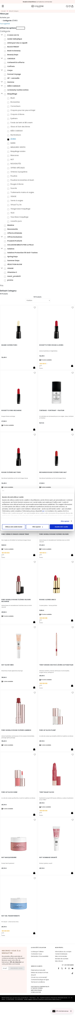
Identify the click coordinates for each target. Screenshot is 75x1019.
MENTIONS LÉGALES (36, 990)
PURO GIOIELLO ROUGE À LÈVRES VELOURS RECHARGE (16, 600)
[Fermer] (20, 28)
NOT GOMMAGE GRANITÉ (48, 857)
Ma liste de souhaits (61, 959)
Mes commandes (61, 956)
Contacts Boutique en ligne (40, 980)
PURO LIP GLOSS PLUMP (47, 730)
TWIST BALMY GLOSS (46, 792)
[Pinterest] (65, 968)
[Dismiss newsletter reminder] (71, 1011)
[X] (62, 968)
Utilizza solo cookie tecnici (13, 527)
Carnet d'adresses (61, 954)
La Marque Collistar (37, 952)
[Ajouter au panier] (34, 367)
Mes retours (59, 961)
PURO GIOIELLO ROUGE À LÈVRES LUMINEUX (16, 730)
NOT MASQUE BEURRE (8, 857)
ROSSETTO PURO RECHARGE (11, 410)
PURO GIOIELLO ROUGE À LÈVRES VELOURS (54, 534)
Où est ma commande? (39, 977)
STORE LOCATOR (36, 992)
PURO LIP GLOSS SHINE (9, 792)
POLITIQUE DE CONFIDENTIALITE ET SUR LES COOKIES (40, 987)
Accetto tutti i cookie (61, 527)
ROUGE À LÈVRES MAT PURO (11, 472)
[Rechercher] (67, 6)
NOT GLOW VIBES (7, 665)
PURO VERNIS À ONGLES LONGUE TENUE (15, 534)
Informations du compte (63, 952)
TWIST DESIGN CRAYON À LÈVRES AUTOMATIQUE (56, 665)
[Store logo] (37, 6)
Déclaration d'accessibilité (39, 956)
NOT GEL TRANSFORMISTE (10, 916)
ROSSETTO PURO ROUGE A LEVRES (51, 345)
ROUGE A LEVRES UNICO (47, 600)
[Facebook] (58, 968)
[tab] (37, 31)
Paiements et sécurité (38, 970)
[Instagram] (69, 968)
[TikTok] (72, 973)
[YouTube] (72, 968)
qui (43, 511)
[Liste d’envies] (69, 6)
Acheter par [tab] (5, 17)
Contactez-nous (36, 954)
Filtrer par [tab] (4, 14)
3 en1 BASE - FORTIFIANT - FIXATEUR (51, 410)
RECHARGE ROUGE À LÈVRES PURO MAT (53, 472)
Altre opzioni (65, 521)
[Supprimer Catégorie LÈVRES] (1, 20)
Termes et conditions (38, 982)
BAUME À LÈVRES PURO (9, 345)
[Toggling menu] (2, 6)
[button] (34, 307)
